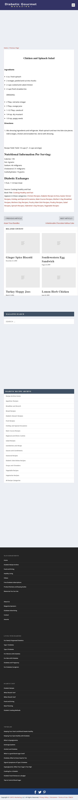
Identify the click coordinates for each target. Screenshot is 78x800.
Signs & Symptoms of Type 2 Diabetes (15, 762)
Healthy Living (8, 573)
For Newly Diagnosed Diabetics (13, 640)
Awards (6, 619)
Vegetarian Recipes (12, 475)
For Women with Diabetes (12, 654)
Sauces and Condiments (14, 451)
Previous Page (14, 48)
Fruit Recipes (10, 421)
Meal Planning (8, 706)
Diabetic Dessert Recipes (14, 416)
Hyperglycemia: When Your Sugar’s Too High (18, 767)
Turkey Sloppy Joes (18, 291)
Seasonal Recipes (12, 456)
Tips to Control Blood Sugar (12, 780)
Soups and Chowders (13, 465)
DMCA (71, 797)
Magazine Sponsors (10, 606)
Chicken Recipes (33, 196)
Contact (6, 615)
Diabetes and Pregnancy (11, 663)
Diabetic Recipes (9, 688)
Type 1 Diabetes (9, 645)
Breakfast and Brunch (13, 406)
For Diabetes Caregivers (11, 667)
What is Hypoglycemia (11, 740)
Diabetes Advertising (10, 610)
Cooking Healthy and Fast (23, 192)
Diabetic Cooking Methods (12, 710)
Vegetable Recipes (51, 206)
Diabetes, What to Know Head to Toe (15, 758)
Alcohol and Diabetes (10, 749)
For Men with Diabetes (11, 658)
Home (6, 48)
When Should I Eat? (10, 697)
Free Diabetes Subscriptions (12, 582)
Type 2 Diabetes (9, 649)
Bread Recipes (11, 411)
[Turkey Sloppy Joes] (23, 277)
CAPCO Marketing (16, 797)
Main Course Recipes (44, 199)
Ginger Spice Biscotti (19, 257)
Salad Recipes (10, 441)
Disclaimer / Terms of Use (59, 797)
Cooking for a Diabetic (11, 771)
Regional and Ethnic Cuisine (15, 436)
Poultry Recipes (56, 202)
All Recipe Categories (13, 480)
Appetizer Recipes (12, 401)
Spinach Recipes (17, 206)
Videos (6, 578)
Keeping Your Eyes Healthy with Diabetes (17, 736)
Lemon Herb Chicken (55, 291)
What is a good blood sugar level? (14, 753)
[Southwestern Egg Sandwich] (59, 243)
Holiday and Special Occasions (23, 199)
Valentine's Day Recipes (34, 206)
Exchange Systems (9, 745)
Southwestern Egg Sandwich (53, 259)
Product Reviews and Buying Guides (15, 587)
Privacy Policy (43, 797)
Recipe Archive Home (13, 396)
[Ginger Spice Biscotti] (23, 243)
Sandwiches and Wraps (14, 446)
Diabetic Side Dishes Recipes (16, 461)
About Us (7, 602)
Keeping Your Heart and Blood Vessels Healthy (18, 731)
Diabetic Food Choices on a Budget (14, 776)
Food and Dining (9, 569)
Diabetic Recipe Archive (50, 196)
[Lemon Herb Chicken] (59, 277)
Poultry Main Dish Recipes (39, 202)
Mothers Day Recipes (19, 202)
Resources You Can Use (11, 591)
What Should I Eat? (10, 692)
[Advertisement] (39, 28)
